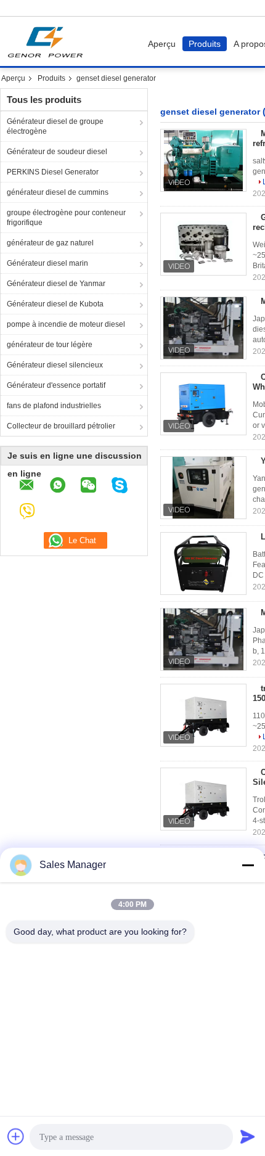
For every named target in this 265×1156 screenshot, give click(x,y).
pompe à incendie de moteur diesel (66, 324)
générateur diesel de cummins (57, 192)
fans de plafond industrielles (54, 405)
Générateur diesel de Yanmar (56, 283)
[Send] (248, 1136)
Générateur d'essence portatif (56, 385)
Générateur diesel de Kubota (55, 304)
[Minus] (247, 865)
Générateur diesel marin (47, 263)
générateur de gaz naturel (50, 243)
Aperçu (162, 44)
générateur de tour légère (49, 344)
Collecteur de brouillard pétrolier (61, 426)
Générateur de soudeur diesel (57, 151)
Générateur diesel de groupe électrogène (55, 126)
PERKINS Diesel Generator (53, 172)
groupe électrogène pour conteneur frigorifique (66, 217)
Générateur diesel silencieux (55, 365)
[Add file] (16, 1136)
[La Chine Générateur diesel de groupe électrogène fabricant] (48, 41)
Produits (205, 44)
